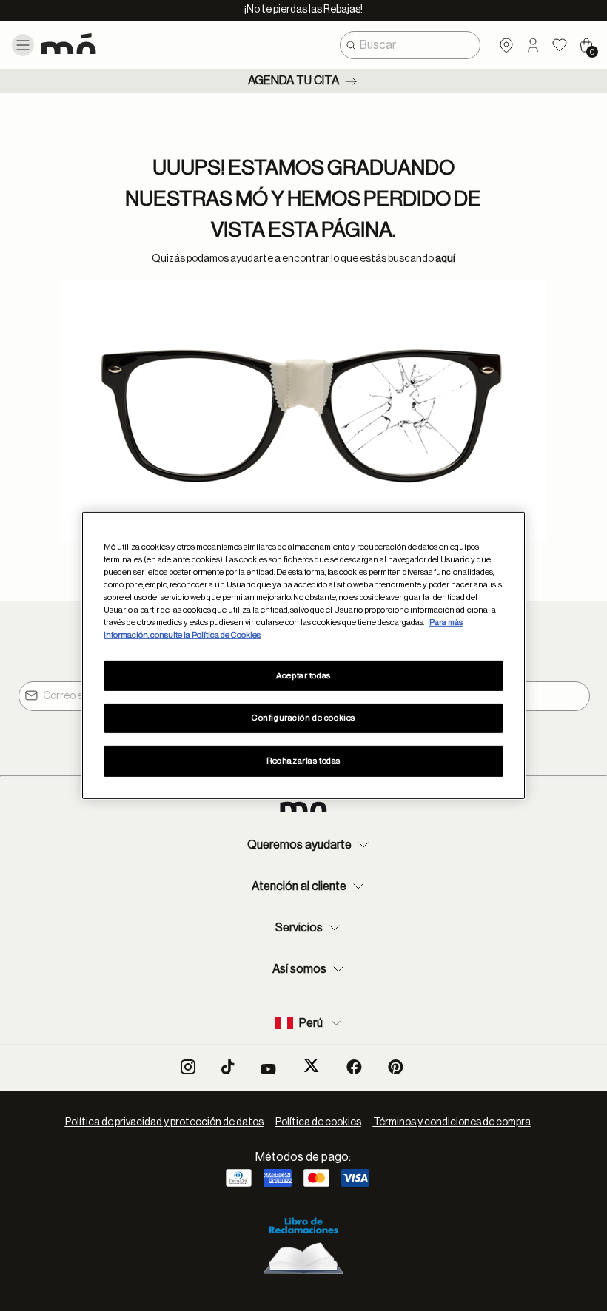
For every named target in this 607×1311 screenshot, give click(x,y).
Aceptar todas (303, 675)
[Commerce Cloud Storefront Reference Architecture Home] (95, 43)
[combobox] (410, 45)
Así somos (299, 969)
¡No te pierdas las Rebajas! (303, 9)
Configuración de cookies (303, 718)
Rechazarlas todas (303, 761)
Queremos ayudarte (299, 845)
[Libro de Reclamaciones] (303, 1243)
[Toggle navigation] (23, 45)
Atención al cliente (299, 886)
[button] (533, 45)
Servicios (299, 928)
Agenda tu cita (293, 81)
